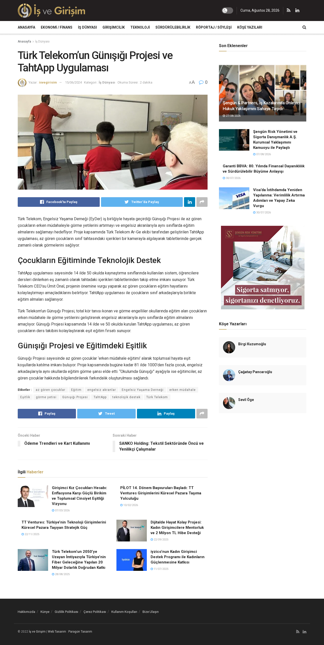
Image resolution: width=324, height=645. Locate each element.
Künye (44, 612)
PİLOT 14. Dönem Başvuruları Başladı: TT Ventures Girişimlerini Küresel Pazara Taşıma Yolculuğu (160, 493)
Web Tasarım (57, 631)
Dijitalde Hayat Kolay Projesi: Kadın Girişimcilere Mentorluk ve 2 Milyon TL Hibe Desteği (177, 527)
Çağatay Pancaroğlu (255, 372)
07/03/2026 (62, 510)
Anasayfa (26, 27)
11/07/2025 (160, 569)
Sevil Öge (246, 400)
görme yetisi (46, 397)
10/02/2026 (130, 505)
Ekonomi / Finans (56, 27)
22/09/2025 (160, 539)
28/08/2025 (62, 574)
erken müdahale (182, 390)
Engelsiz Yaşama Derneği (143, 390)
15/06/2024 (73, 82)
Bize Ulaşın (151, 612)
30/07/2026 (232, 178)
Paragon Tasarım (80, 631)
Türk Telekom (157, 397)
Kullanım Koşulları (124, 612)
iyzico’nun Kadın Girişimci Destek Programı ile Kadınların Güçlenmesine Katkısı (178, 557)
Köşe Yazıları (249, 27)
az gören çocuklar (50, 390)
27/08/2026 (232, 115)
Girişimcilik (114, 27)
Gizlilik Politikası (66, 612)
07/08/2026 (263, 154)
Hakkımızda (26, 612)
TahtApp (100, 397)
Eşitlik (25, 397)
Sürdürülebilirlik (172, 27)
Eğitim (76, 390)
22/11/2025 (31, 534)
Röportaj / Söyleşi (214, 27)
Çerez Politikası (95, 612)
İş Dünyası (87, 27)
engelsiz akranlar (101, 390)
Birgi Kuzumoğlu (252, 344)
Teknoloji (140, 27)
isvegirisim (48, 82)
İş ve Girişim (37, 631)
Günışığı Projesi (75, 397)
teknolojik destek (126, 397)
